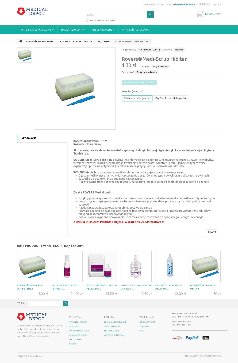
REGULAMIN (74, 326)
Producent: (167, 49)
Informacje (28, 138)
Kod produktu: (129, 49)
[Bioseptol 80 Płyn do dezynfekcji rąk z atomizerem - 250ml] (170, 266)
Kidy (201, 356)
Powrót (212, 232)
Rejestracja (204, 4)
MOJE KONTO (146, 317)
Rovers (179, 49)
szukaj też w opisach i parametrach (102, 20)
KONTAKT (73, 344)
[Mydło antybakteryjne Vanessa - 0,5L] (136, 266)
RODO (141, 331)
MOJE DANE (144, 326)
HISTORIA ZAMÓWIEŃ (147, 322)
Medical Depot (192, 356)
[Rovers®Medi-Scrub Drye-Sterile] (32, 266)
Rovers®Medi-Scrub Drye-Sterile (30, 287)
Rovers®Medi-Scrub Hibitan (155, 59)
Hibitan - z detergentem (137, 98)
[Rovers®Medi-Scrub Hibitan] (205, 266)
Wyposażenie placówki (136, 29)
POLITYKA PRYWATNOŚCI (79, 331)
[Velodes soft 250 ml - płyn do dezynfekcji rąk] (67, 266)
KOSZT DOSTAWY (75, 339)
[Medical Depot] (32, 12)
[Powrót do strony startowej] (20, 41)
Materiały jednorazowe (36, 29)
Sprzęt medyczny (71, 29)
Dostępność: (128, 72)
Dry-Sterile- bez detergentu (170, 98)
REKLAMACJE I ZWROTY (78, 335)
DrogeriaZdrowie (212, 356)
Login (216, 4)
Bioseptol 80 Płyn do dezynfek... (168, 287)
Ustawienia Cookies (78, 322)
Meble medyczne (102, 29)
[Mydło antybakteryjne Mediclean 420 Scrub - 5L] (101, 266)
